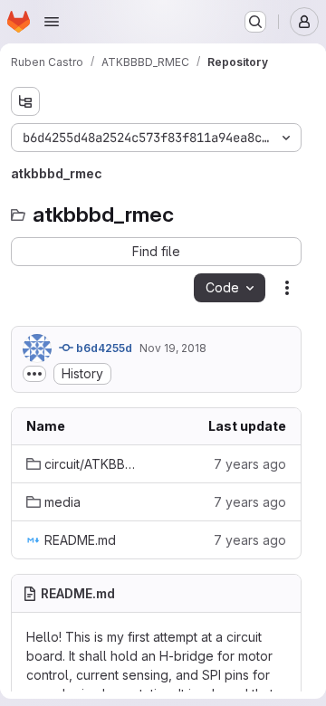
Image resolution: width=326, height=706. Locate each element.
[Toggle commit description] (34, 374)
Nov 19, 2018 (172, 348)
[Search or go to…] (255, 22)
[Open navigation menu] (51, 21)
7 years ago (250, 464)
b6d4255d (102, 348)
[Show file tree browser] (25, 101)
